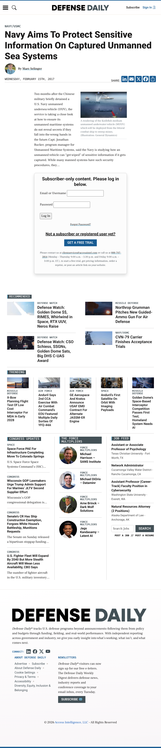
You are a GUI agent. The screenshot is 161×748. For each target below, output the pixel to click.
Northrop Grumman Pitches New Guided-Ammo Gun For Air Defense (133, 314)
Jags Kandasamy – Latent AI (89, 532)
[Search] (14, 7)
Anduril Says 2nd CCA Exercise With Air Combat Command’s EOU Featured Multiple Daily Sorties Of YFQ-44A (48, 410)
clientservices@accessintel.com (79, 252)
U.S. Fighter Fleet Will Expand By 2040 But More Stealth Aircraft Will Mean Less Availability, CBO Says (28, 561)
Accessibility (23, 681)
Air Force (45, 391)
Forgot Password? (80, 224)
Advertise (21, 663)
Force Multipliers (88, 449)
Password (46, 205)
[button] (5, 8)
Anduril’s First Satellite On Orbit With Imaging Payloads (110, 402)
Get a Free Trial (80, 242)
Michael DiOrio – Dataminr (90, 481)
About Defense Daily (28, 668)
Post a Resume (144, 535)
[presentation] (68, 455)
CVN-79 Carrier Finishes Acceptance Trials (133, 342)
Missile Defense (12, 392)
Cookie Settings (25, 672)
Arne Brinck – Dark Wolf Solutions (89, 507)
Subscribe (133, 7)
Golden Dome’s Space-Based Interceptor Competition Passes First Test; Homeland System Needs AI (142, 413)
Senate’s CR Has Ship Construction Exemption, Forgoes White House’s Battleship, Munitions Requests (24, 523)
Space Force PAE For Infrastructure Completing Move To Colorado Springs (25, 452)
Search (145, 528)
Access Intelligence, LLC (71, 722)
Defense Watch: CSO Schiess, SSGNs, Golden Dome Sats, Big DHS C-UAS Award (55, 351)
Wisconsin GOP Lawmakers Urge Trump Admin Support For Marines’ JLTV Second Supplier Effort (26, 486)
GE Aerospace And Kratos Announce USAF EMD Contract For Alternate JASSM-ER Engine (80, 408)
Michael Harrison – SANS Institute (90, 457)
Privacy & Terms (25, 677)
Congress (13, 477)
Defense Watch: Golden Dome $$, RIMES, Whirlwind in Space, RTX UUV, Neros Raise (54, 317)
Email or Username (53, 193)
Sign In (148, 7)
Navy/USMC (13, 26)
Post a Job (122, 535)
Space (105, 391)
